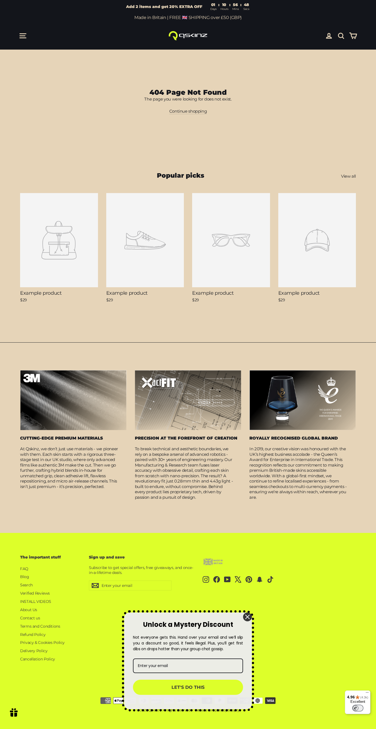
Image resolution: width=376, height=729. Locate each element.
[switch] (357, 708)
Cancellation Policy (37, 659)
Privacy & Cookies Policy (42, 642)
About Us (28, 609)
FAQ (24, 568)
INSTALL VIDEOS (35, 601)
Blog (24, 576)
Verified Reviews (35, 593)
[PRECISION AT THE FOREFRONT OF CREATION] (188, 400)
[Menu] (367, 693)
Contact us (30, 618)
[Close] (247, 617)
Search (26, 584)
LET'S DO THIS (188, 687)
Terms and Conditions (40, 626)
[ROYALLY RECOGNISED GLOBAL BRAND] (302, 400)
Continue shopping (188, 111)
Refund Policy (32, 634)
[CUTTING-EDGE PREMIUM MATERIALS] (73, 400)
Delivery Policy (33, 650)
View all (348, 176)
